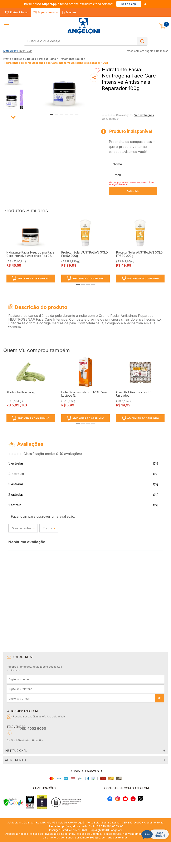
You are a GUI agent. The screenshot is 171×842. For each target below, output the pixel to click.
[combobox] (85, 41)
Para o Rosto (47, 58)
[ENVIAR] (133, 191)
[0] (162, 26)
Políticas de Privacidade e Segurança (51, 833)
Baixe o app (128, 3)
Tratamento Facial (71, 58)
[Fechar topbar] (145, 4)
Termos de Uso (111, 833)
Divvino (71, 12)
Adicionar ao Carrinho (33, 278)
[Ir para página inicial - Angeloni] (83, 26)
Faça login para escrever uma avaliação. (43, 516)
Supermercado (48, 12)
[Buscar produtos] (142, 41)
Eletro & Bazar (19, 12)
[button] (6, 25)
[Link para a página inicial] (7, 59)
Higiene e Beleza (25, 58)
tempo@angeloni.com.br (72, 826)
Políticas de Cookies (88, 833)
